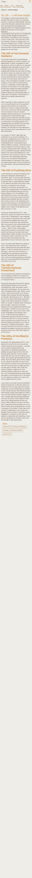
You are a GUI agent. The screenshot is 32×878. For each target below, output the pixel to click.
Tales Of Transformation (5, 7)
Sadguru (6, 430)
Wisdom (6, 5)
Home (1, 5)
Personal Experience (19, 426)
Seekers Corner (19, 5)
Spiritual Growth (16, 430)
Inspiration (7, 426)
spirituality (7, 434)
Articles (12, 5)
